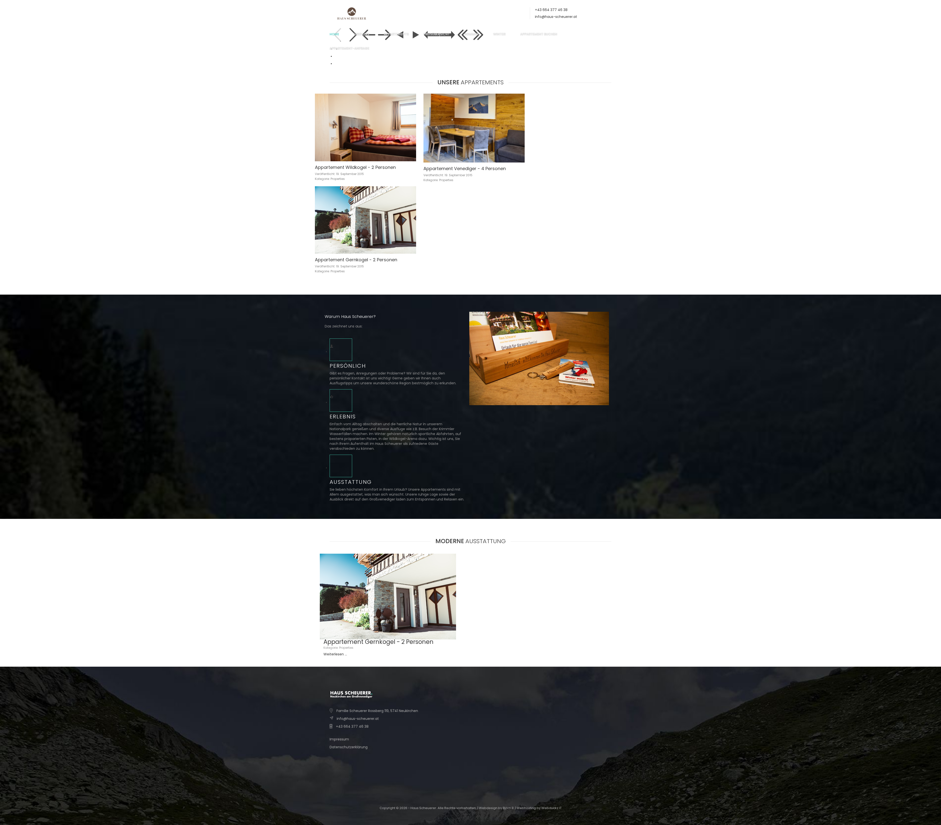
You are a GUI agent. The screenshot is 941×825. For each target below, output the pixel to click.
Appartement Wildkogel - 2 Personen (355, 167)
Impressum (339, 739)
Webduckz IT (551, 808)
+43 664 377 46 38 (352, 726)
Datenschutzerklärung (349, 747)
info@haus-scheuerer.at (556, 16)
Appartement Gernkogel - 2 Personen (356, 260)
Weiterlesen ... (335, 654)
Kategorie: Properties (330, 179)
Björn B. (508, 808)
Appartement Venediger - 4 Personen (464, 168)
